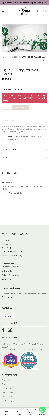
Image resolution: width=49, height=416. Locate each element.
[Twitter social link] (11, 193)
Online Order (7, 271)
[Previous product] (41, 61)
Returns (5, 384)
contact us (12, 137)
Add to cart (21, 107)
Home (4, 57)
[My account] (38, 11)
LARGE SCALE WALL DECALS (34, 57)
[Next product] (46, 61)
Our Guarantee (8, 263)
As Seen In (6, 279)
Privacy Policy (7, 380)
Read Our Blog (8, 248)
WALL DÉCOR (14, 57)
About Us (6, 240)
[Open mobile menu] (3, 11)
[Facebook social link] (9, 193)
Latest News (7, 397)
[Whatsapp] (42, 410)
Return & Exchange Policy (13, 251)
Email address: (9, 297)
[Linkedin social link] (21, 193)
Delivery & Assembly (10, 275)
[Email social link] (15, 193)
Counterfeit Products (10, 267)
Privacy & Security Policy (12, 256)
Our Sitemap (7, 401)
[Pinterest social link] (18, 193)
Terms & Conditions (10, 393)
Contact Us (6, 245)
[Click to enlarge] (6, 48)
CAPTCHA (7, 308)
